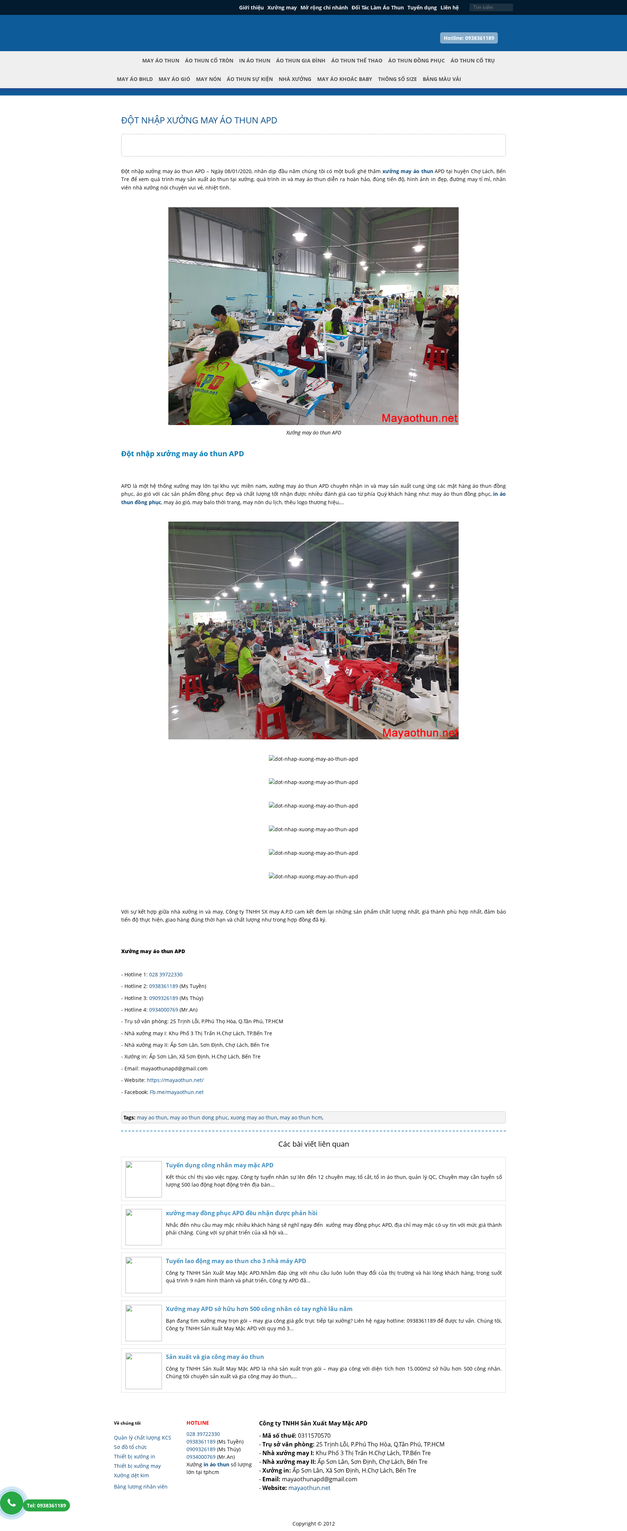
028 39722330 (166, 974)
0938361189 (163, 986)
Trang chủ (128, 66)
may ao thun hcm (300, 1117)
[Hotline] (11, 1503)
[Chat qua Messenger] (610, 1483)
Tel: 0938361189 (46, 1505)
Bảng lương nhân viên (141, 1486)
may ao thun (152, 1117)
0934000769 (163, 1009)
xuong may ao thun (253, 1117)
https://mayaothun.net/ (175, 1080)
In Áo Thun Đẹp (147, 25)
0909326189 (163, 998)
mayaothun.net (309, 1488)
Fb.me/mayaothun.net (177, 1092)
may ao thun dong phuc (198, 1117)
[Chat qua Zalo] (610, 1466)
